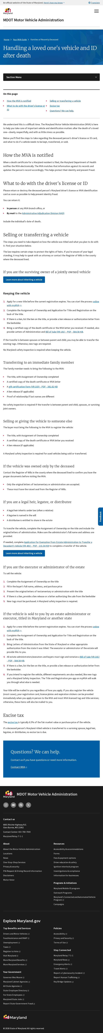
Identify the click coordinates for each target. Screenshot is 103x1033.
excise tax (13, 722)
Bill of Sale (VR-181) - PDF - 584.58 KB (64, 331)
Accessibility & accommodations (68, 849)
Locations (7, 853)
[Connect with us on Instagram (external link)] (6, 805)
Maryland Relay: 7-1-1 (13, 836)
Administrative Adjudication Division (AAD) (43, 213)
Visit (9, 955)
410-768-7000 (24, 832)
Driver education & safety (65, 862)
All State (11, 986)
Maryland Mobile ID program (67, 888)
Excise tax (55, 105)
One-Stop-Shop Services (14, 862)
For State (12, 994)
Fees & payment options (65, 858)
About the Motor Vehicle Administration (21, 849)
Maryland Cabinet (15, 981)
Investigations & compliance (67, 871)
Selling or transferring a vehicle (65, 100)
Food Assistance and (15, 938)
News (5, 858)
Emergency (62, 964)
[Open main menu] (96, 11)
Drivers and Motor (15, 933)
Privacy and (63, 938)
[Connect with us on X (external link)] (28, 805)
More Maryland (14, 960)
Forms (57, 853)
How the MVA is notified (19, 100)
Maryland (60, 959)
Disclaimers (8, 875)
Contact (18, 767)
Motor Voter (8, 879)
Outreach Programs (63, 892)
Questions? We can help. (62, 110)
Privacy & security (11, 866)
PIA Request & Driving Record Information (22, 871)
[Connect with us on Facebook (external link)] (21, 805)
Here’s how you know (53, 2)
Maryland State (12, 999)
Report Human (66, 977)
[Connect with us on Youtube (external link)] (13, 805)
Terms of (60, 942)
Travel (59, 968)
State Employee (15, 990)
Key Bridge (62, 981)
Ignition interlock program (66, 866)
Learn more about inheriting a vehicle (24, 279)
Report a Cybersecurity (68, 973)
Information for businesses (66, 875)
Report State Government (18, 1003)
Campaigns (59, 904)
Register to (10, 951)
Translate (95, 2)
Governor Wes (12, 977)
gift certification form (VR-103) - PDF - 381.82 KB (33, 386)
